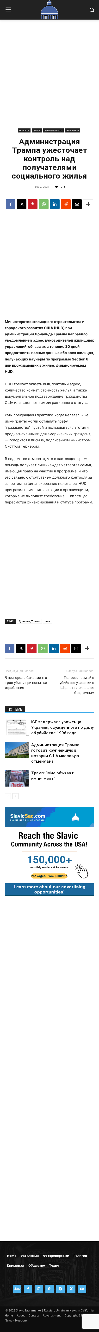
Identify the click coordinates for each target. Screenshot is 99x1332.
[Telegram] (60, 1289)
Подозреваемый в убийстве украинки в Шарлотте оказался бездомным (77, 685)
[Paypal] (49, 1289)
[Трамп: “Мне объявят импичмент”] (17, 778)
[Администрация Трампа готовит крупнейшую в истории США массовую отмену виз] (17, 750)
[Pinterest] (32, 204)
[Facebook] (10, 204)
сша (47, 621)
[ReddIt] (66, 204)
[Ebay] (17, 1289)
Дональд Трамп (29, 621)
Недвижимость (53, 130)
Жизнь (37, 130)
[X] (21, 204)
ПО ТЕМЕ (15, 709)
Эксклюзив (72, 130)
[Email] (77, 204)
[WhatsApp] (44, 204)
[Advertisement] (49, 77)
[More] (88, 204)
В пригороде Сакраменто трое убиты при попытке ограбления (26, 683)
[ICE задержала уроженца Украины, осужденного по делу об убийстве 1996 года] (17, 727)
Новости (24, 130)
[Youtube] (82, 1289)
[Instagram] (39, 1289)
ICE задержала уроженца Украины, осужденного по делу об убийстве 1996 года (62, 727)
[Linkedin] (55, 204)
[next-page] (15, 796)
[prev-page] (8, 796)
